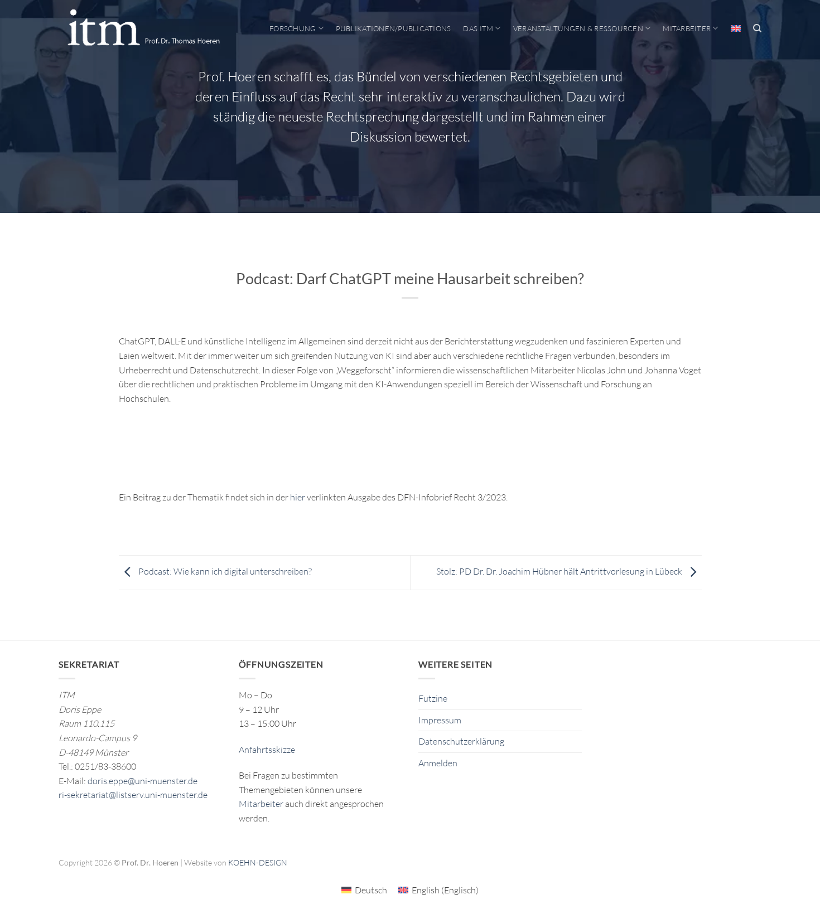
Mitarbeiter (687, 28)
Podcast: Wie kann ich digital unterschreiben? (224, 571)
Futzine (432, 698)
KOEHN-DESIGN (257, 862)
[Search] (757, 28)
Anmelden (437, 763)
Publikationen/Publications (393, 28)
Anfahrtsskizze (267, 749)
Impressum (439, 720)
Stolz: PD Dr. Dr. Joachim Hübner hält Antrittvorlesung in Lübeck (560, 571)
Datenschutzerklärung (461, 741)
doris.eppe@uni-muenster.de (142, 780)
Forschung (292, 28)
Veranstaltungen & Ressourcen (578, 28)
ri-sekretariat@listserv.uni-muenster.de (133, 794)
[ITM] (143, 28)
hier (297, 497)
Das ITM (478, 28)
